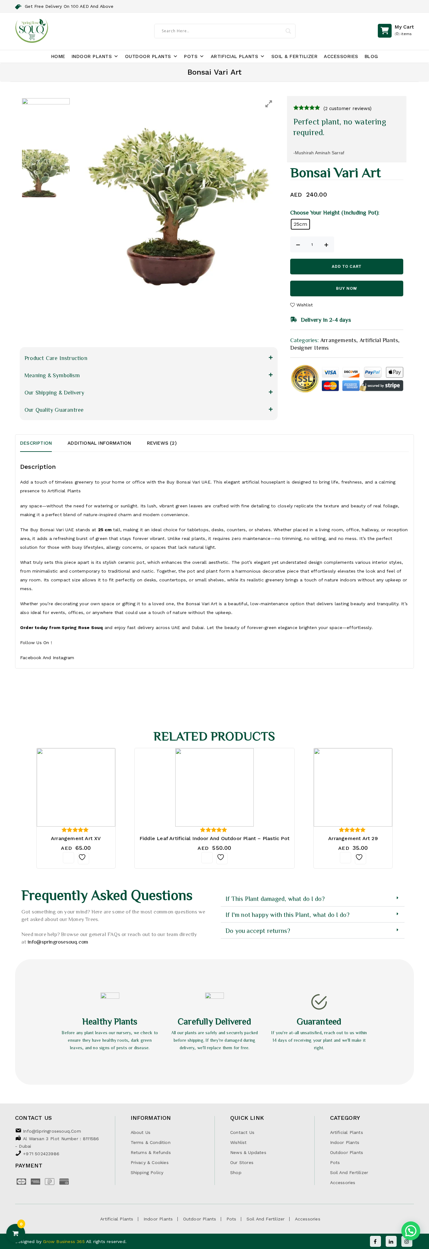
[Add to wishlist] (83, 858)
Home (58, 56)
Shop (236, 1172)
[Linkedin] (391, 1241)
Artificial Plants (234, 56)
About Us (141, 1132)
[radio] (300, 224)
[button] (149, 357)
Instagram (63, 657)
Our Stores (241, 1162)
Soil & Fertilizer (294, 56)
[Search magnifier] (288, 31)
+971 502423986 (41, 1153)
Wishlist (238, 1142)
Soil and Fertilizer (349, 1172)
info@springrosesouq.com (58, 941)
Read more (68, 857)
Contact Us (242, 1132)
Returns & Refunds (151, 1152)
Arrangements (338, 340)
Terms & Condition (151, 1142)
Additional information (99, 443)
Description (36, 443)
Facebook (30, 657)
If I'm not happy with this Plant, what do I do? (287, 914)
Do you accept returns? (257, 930)
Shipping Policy (147, 1172)
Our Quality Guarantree (54, 409)
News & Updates (248, 1152)
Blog (371, 56)
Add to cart (346, 266)
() (404, 30)
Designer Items (309, 347)
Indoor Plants (92, 56)
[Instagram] (406, 1241)
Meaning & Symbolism (52, 375)
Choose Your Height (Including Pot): (335, 212)
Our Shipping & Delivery (54, 392)
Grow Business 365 (64, 1241)
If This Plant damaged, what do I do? (275, 898)
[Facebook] (375, 1241)
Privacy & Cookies (150, 1162)
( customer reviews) (347, 108)
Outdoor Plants (148, 56)
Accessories (341, 56)
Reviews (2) (162, 443)
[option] (175, 197)
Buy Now (346, 288)
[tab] (44, 443)
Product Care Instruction (55, 358)
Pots (191, 56)
